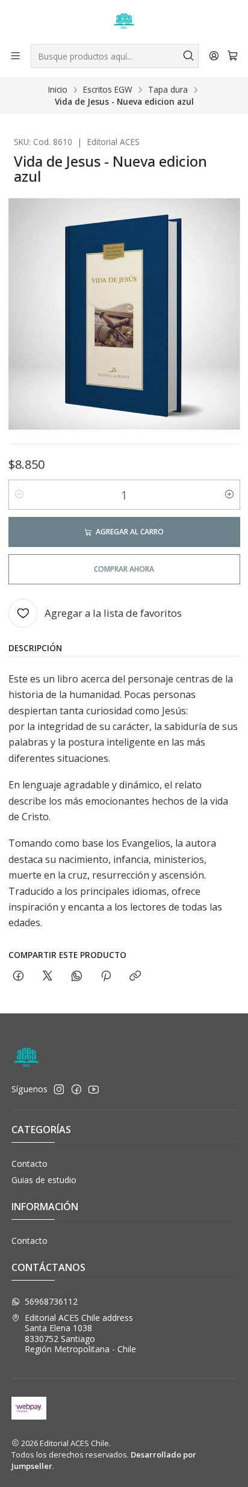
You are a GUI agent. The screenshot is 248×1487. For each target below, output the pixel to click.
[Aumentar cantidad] (229, 494)
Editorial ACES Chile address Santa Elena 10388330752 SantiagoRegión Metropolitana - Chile (80, 1333)
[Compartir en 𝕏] (47, 976)
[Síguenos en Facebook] (76, 1089)
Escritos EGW (107, 89)
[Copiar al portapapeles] (135, 976)
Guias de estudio (43, 1180)
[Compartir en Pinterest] (106, 976)
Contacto (29, 1163)
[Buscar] (188, 56)
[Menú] (15, 55)
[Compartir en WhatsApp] (77, 976)
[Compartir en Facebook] (18, 976)
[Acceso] (214, 55)
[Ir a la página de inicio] (124, 21)
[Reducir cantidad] (19, 494)
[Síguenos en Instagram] (59, 1089)
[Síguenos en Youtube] (93, 1089)
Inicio (57, 89)
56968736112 (51, 1301)
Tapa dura (168, 89)
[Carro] (233, 56)
